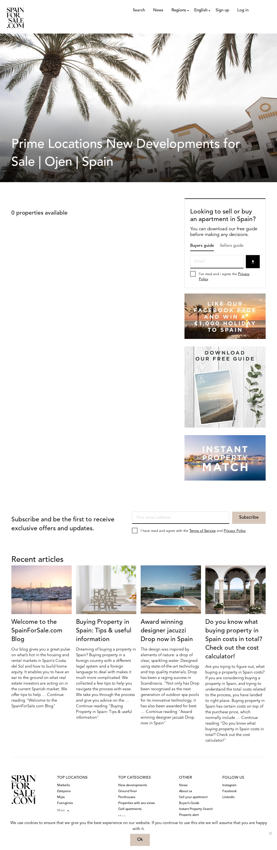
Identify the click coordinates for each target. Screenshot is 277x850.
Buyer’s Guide (189, 803)
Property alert (189, 815)
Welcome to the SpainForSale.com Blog (36, 631)
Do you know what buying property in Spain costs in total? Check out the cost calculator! (233, 639)
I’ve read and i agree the (224, 276)
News (158, 10)
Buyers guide (202, 246)
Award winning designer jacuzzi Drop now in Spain (167, 631)
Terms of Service (202, 531)
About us (185, 791)
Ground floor (127, 791)
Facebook (229, 791)
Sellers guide (231, 246)
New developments (132, 785)
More (61, 810)
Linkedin (228, 797)
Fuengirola (65, 803)
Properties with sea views (136, 803)
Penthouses (126, 797)
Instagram (229, 785)
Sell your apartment (193, 797)
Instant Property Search (196, 809)
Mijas (61, 797)
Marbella (63, 785)
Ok (140, 840)
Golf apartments (129, 809)
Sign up (222, 10)
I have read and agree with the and (193, 531)
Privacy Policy (235, 531)
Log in (243, 10)
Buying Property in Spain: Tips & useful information (103, 631)
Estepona (64, 791)
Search (139, 10)
